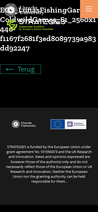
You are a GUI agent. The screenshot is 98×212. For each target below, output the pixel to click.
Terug (25, 69)
